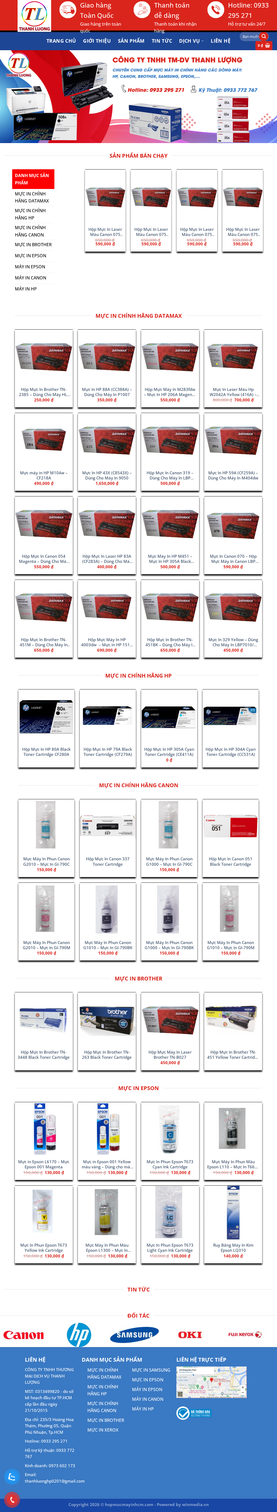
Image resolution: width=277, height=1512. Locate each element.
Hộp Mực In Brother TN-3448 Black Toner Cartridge (44, 1055)
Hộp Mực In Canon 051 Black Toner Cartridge (230, 861)
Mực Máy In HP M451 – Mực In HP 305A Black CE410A (170, 559)
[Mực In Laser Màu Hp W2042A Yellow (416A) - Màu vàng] (233, 357)
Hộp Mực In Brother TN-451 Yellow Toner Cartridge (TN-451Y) (233, 1055)
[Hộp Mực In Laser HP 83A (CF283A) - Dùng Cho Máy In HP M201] (107, 523)
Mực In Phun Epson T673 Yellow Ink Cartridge (43, 1248)
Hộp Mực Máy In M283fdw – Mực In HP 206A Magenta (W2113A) (170, 392)
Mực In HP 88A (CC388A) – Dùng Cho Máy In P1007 (107, 392)
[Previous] (92, 204)
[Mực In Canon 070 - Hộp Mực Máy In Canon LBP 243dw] (233, 523)
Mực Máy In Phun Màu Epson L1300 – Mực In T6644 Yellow (106, 1248)
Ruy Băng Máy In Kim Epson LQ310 (233, 1248)
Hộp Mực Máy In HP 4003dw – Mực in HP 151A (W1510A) (107, 642)
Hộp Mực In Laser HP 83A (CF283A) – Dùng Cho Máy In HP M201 (107, 559)
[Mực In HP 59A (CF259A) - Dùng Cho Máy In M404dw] (233, 440)
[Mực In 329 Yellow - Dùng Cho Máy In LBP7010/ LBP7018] (233, 607)
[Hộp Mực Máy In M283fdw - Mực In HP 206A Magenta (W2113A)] (170, 357)
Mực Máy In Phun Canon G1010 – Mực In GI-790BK (107, 945)
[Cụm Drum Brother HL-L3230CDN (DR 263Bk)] (214, 197)
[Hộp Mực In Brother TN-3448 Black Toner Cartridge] (44, 1019)
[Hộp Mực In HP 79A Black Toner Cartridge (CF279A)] (108, 716)
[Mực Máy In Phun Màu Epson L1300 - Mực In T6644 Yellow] (107, 1213)
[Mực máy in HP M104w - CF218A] (44, 440)
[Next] (254, 204)
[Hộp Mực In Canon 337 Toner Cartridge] (108, 826)
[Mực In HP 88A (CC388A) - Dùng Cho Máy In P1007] (107, 357)
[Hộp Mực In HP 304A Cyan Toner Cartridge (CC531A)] (231, 716)
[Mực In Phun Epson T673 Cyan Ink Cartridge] (170, 1129)
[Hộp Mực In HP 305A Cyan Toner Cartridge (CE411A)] (169, 716)
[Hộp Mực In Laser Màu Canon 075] (122, 197)
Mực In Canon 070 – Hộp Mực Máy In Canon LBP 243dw (233, 559)
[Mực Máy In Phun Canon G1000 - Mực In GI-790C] (169, 826)
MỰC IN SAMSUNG (151, 1370)
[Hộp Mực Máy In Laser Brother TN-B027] (168, 197)
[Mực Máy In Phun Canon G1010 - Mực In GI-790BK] (108, 910)
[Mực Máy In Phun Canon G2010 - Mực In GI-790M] (46, 910)
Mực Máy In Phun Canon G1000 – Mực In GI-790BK (169, 945)
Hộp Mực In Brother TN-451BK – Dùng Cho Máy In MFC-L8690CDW (170, 642)
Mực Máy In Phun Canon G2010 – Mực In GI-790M (46, 945)
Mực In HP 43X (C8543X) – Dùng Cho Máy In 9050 (107, 475)
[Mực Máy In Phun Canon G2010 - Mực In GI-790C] (46, 826)
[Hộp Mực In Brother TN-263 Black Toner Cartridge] (107, 1019)
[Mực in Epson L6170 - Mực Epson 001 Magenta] (44, 1129)
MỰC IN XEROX (102, 1430)
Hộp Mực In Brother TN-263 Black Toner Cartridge (107, 1055)
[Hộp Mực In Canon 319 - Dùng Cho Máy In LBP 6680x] (170, 440)
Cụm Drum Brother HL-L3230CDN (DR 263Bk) (214, 232)
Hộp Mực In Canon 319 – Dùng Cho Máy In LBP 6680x (170, 475)
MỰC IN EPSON (147, 1380)
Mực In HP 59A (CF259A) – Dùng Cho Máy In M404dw (233, 475)
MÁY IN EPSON (147, 1389)
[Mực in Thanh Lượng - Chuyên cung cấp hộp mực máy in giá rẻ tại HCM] (27, 16)
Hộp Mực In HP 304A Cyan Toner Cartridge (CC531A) (231, 752)
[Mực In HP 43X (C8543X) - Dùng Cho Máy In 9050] (107, 440)
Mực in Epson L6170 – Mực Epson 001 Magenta (43, 1164)
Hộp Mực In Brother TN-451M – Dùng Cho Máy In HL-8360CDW (44, 642)
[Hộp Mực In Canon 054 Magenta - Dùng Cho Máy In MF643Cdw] (44, 523)
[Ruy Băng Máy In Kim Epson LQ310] (233, 1213)
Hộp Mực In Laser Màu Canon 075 (122, 232)
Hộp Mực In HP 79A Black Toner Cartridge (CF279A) (108, 752)
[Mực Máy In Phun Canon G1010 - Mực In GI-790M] (231, 910)
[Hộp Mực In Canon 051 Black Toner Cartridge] (231, 826)
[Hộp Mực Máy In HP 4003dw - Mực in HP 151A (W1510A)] (107, 607)
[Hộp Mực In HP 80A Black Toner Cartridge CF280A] (46, 716)
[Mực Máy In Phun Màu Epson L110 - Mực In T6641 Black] (233, 1129)
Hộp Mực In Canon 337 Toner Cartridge (108, 861)
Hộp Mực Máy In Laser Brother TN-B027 (168, 232)
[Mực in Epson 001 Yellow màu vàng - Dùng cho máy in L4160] (107, 1129)
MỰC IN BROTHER (105, 1420)
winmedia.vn (195, 1504)
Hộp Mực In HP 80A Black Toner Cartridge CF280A (46, 752)
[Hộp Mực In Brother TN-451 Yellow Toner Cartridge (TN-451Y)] (233, 1019)
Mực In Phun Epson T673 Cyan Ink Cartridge (170, 1164)
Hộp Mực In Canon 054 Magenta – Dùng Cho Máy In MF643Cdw (43, 559)
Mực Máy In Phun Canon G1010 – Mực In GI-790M (231, 945)
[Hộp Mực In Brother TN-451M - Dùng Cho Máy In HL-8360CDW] (44, 607)
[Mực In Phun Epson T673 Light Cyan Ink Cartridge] (170, 1213)
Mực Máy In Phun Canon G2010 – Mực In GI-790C (46, 861)
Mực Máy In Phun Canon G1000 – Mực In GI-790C (169, 861)
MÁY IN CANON (147, 1399)
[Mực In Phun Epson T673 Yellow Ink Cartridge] (44, 1213)
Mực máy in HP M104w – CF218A (44, 475)
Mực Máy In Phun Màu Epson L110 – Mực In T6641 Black (233, 1164)
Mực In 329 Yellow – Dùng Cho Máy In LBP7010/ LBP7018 (233, 642)
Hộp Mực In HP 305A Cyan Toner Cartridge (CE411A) (169, 752)
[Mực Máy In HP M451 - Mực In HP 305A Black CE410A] (170, 523)
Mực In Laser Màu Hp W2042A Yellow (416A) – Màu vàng (233, 392)
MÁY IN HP (143, 1409)
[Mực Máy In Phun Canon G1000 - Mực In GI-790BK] (169, 910)
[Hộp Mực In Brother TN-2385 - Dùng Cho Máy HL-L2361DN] (44, 357)
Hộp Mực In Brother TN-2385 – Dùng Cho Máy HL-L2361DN (43, 392)
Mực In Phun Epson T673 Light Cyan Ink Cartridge (170, 1248)
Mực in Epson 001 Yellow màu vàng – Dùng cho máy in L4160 (107, 1164)
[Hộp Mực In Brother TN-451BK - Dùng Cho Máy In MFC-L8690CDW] (170, 607)
